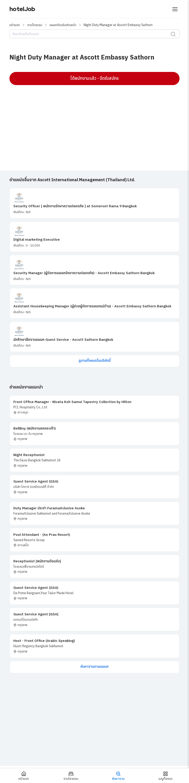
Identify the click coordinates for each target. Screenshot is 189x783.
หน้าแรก (14, 25)
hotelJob (22, 9)
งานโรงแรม (34, 25)
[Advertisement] (94, 122)
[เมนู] (175, 9)
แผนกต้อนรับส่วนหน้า (63, 25)
